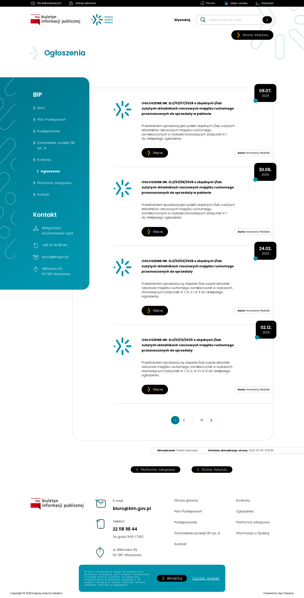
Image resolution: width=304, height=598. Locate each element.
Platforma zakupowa (158, 469)
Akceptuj (174, 578)
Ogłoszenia (245, 511)
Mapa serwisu (239, 3)
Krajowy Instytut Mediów (47, 593)
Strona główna (186, 500)
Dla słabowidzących (49, 3)
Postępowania (185, 522)
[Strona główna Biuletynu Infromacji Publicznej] (57, 23)
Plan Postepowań (188, 511)
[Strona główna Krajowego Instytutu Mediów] (102, 23)
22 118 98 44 (128, 529)
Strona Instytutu (255, 35)
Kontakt (180, 544)
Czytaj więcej (206, 578)
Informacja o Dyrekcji (252, 533)
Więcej (158, 153)
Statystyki (267, 3)
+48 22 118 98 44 (54, 245)
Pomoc (210, 3)
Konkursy (243, 500)
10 (201, 420)
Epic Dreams (286, 593)
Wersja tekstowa (86, 3)
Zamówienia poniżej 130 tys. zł (197, 533)
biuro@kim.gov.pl (55, 257)
